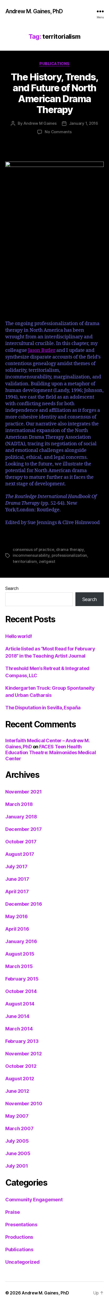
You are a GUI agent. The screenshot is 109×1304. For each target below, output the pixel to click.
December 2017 (23, 829)
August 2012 (19, 1078)
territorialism (25, 561)
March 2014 (19, 1028)
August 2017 (19, 854)
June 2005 (17, 1153)
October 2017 (21, 841)
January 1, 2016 (83, 123)
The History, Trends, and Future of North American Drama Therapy (54, 93)
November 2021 (23, 792)
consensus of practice (33, 549)
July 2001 (16, 1166)
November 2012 (23, 1053)
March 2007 (19, 1128)
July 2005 (17, 1141)
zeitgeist (47, 561)
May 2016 (16, 916)
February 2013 (22, 1041)
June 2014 (17, 1016)
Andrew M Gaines (40, 123)
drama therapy (70, 549)
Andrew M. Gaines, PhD (34, 11)
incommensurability (31, 555)
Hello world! (18, 636)
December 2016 (23, 904)
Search (11, 588)
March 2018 (19, 804)
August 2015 (19, 954)
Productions (19, 1237)
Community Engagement (34, 1199)
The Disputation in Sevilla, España (43, 707)
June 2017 (17, 879)
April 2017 (17, 891)
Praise (12, 1212)
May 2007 (17, 1116)
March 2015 (19, 966)
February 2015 (22, 979)
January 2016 (21, 941)
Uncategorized (22, 1262)
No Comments (58, 131)
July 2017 (16, 866)
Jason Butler (41, 350)
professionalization (69, 555)
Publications (54, 63)
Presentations (21, 1224)
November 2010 (23, 1103)
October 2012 (21, 1066)
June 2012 (17, 1091)
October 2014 (21, 991)
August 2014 (19, 1004)
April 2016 (17, 929)
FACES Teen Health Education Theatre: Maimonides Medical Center (50, 752)
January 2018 (21, 816)
